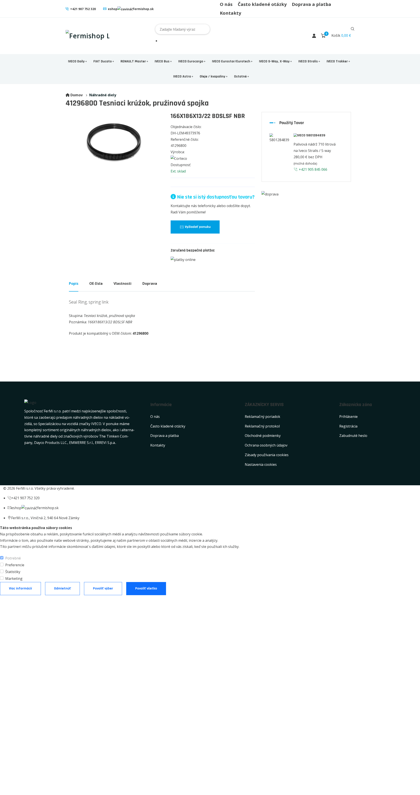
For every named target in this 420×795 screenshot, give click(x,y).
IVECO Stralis (308, 61)
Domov (76, 95)
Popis (73, 283)
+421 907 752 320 (83, 9)
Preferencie (14, 565)
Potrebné (13, 558)
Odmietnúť (62, 588)
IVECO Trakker (337, 61)
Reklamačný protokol (262, 426)
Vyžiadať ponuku (197, 227)
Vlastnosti (122, 283)
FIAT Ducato (102, 61)
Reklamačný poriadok (262, 416)
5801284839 (315, 135)
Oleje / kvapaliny (212, 76)
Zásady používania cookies (267, 454)
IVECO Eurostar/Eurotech (231, 61)
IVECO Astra (182, 76)
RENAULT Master (133, 61)
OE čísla (96, 283)
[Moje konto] (314, 36)
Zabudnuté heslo (353, 435)
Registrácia (348, 426)
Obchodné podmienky (263, 435)
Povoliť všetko (146, 588)
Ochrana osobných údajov (266, 445)
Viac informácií (20, 588)
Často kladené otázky (262, 4)
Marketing (14, 578)
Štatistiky (12, 571)
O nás (226, 4)
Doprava (149, 283)
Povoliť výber (103, 588)
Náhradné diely (102, 95)
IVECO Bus (162, 61)
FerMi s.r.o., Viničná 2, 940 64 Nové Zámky (45, 517)
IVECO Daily (76, 61)
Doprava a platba (311, 4)
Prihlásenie (348, 416)
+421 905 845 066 (312, 169)
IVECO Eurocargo (190, 61)
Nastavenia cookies (261, 464)
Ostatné (240, 76)
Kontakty (230, 13)
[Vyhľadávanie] (353, 29)
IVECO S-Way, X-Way (274, 61)
